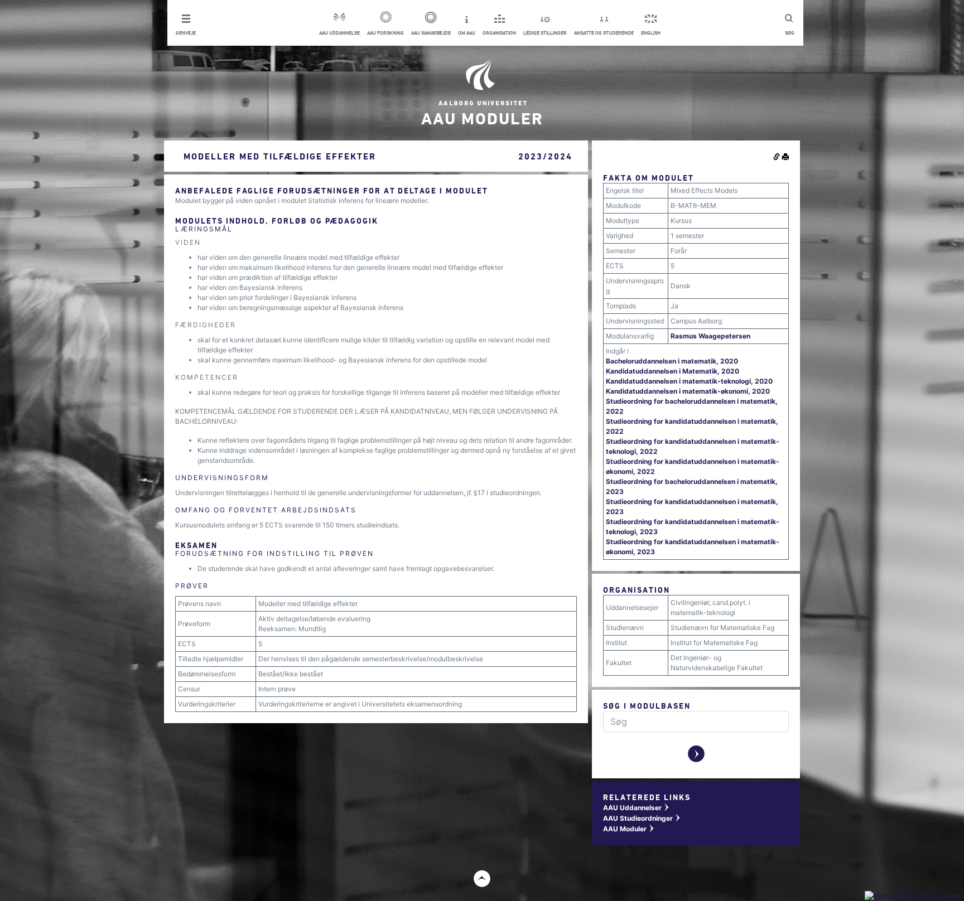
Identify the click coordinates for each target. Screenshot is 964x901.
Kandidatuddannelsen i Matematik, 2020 (672, 371)
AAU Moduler (629, 829)
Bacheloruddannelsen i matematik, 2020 (672, 361)
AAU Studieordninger (642, 818)
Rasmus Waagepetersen (710, 336)
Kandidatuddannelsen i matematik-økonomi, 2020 (688, 391)
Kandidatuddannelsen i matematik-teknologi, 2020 (689, 381)
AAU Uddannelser (636, 807)
